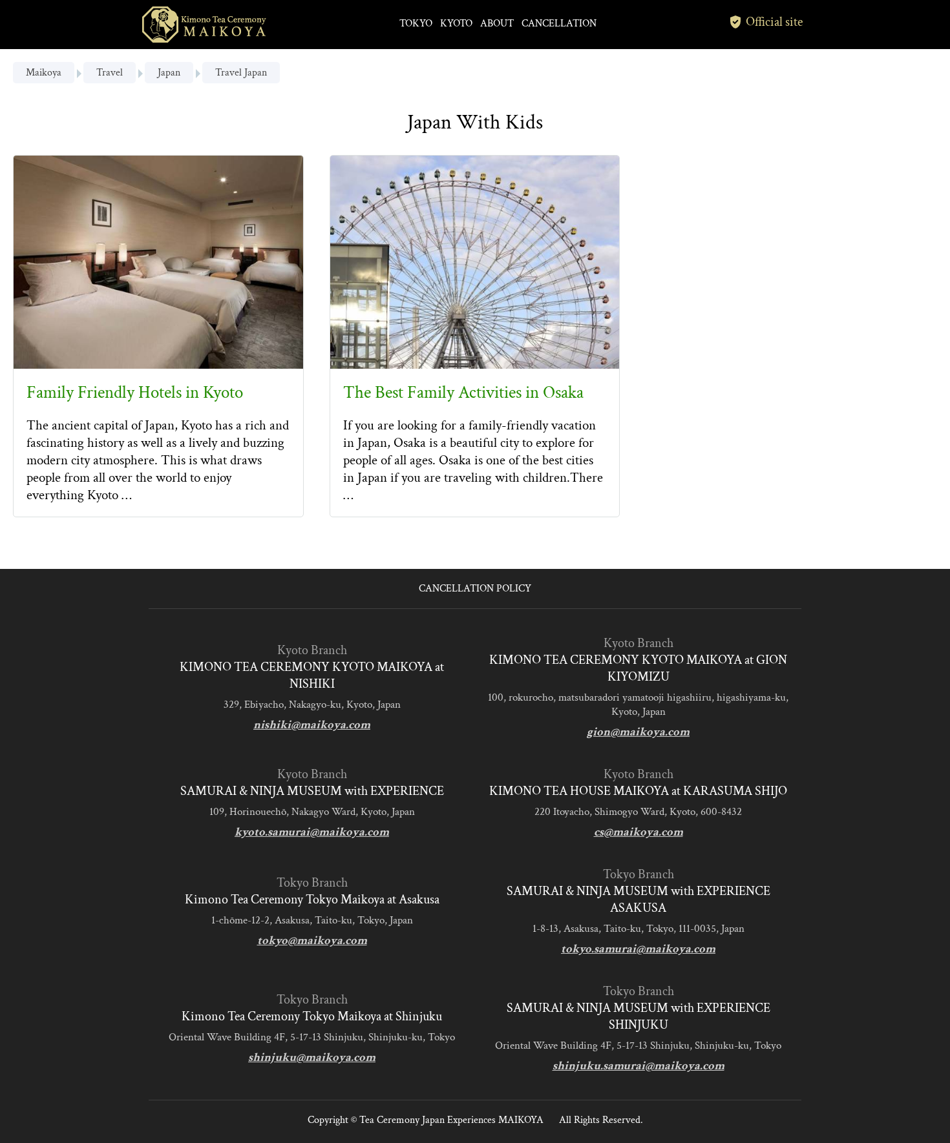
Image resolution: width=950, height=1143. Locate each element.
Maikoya (43, 72)
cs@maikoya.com (638, 832)
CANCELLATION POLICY (475, 588)
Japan (169, 72)
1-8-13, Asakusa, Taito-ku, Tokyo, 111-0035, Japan (638, 929)
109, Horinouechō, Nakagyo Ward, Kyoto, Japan (312, 812)
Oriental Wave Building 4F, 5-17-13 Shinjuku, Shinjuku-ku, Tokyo (312, 1037)
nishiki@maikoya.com (311, 725)
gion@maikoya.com (638, 732)
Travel (109, 72)
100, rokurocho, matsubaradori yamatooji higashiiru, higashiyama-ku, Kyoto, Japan (638, 704)
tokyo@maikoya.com (312, 940)
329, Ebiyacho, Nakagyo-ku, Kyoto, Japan (312, 704)
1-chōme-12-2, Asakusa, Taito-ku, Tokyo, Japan (312, 920)
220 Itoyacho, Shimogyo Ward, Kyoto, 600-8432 (638, 812)
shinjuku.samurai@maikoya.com (638, 1066)
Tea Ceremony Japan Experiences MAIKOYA (451, 1120)
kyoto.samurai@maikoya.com (312, 832)
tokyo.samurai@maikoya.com (638, 949)
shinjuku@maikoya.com (311, 1057)
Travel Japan (241, 72)
